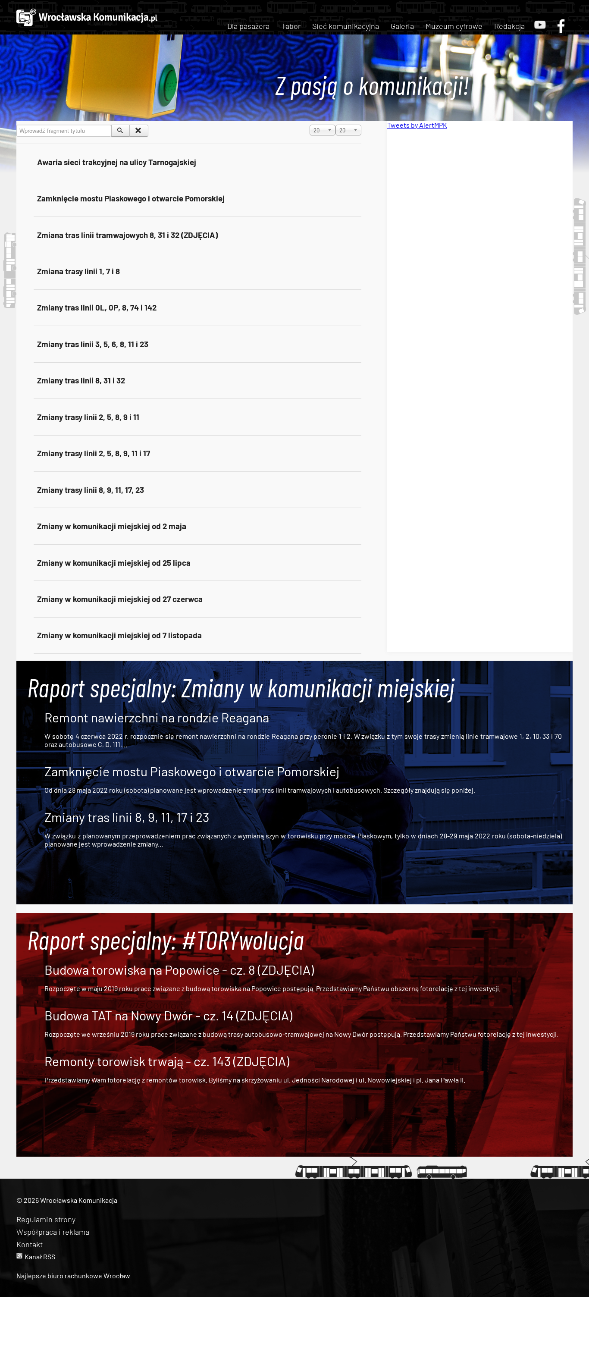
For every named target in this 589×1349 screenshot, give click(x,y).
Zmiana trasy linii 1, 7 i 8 (78, 271)
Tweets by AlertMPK (417, 125)
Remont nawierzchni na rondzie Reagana (156, 717)
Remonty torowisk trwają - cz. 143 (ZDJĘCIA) (166, 1061)
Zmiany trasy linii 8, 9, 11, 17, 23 (90, 490)
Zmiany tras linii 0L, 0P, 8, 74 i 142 (97, 307)
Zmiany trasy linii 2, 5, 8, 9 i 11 (88, 417)
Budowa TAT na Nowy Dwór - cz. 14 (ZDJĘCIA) (168, 1015)
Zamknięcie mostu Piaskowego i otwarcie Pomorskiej (131, 198)
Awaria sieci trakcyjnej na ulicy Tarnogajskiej (116, 162)
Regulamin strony (45, 1219)
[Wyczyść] (138, 131)
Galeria (402, 26)
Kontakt (29, 1244)
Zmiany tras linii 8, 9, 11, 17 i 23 (126, 817)
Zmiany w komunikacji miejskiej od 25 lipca (114, 563)
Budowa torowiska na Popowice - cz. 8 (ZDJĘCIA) (179, 969)
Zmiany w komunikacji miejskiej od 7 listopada (119, 635)
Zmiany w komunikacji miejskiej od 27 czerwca (120, 599)
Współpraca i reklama (52, 1231)
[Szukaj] (120, 131)
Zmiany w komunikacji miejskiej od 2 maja (111, 526)
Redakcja (509, 26)
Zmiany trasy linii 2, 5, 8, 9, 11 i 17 (93, 453)
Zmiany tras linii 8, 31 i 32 (81, 380)
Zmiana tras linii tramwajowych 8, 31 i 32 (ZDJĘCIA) (127, 235)
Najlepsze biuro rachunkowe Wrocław (73, 1275)
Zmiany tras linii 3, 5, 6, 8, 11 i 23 (92, 344)
